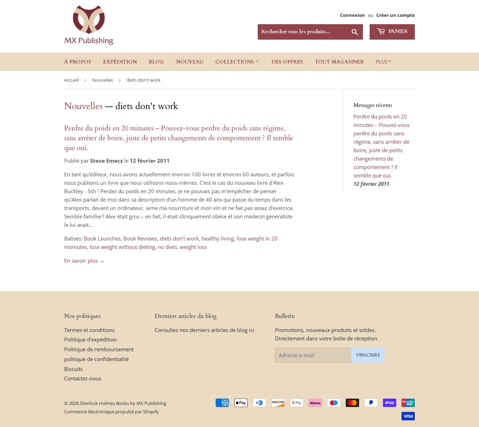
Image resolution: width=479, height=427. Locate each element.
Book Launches (102, 238)
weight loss (193, 246)
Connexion (352, 15)
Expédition (120, 62)
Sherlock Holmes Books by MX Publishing (123, 403)
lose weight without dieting (122, 246)
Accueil (71, 80)
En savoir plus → (84, 260)
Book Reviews (140, 238)
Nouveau (189, 62)
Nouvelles (102, 80)
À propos (77, 62)
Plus (381, 61)
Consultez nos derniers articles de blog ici (204, 329)
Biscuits (73, 368)
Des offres (287, 62)
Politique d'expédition (90, 339)
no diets (167, 246)
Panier (397, 31)
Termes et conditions (89, 329)
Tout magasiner (339, 62)
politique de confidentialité (96, 358)
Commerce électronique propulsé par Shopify (111, 411)
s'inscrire (368, 355)
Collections (235, 62)
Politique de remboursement (99, 349)
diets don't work (179, 238)
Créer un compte (395, 15)
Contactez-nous (82, 378)
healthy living (218, 238)
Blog (156, 62)
